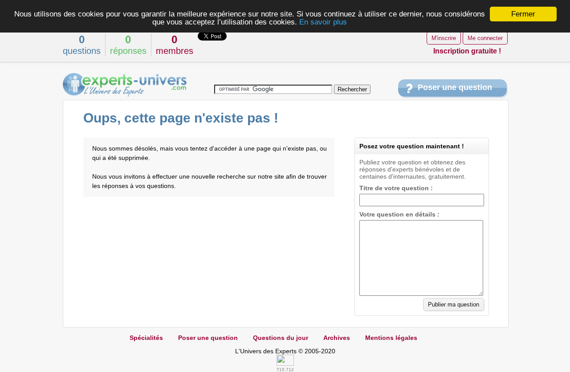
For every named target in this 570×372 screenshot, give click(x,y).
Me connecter (485, 38)
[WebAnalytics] (285, 363)
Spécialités (146, 337)
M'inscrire (444, 38)
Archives (336, 337)
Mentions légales (391, 337)
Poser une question (455, 87)
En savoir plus (323, 22)
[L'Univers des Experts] (125, 85)
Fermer (523, 14)
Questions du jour (280, 337)
